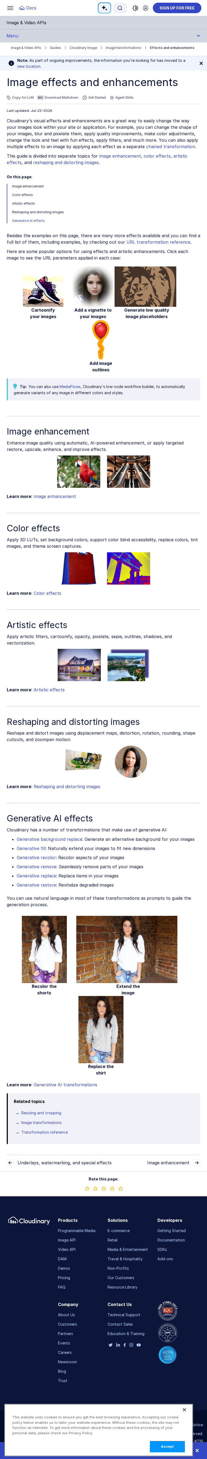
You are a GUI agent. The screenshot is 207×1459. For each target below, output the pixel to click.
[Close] (184, 1410)
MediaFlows (70, 386)
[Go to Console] (146, 8)
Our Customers (121, 1277)
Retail (113, 1240)
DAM (62, 1259)
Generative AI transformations (65, 1084)
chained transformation (170, 146)
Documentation (171, 1240)
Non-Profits (118, 1268)
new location (28, 66)
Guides (55, 48)
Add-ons (165, 1259)
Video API (66, 1249)
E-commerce (119, 1230)
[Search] (120, 8)
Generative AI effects (28, 221)
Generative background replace (49, 839)
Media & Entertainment (128, 1249)
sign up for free (177, 8)
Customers (67, 1324)
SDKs (162, 1249)
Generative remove (36, 866)
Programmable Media (76, 1230)
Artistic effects (23, 203)
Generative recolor (36, 857)
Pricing (64, 1277)
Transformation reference (44, 1132)
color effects (157, 156)
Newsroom (67, 1362)
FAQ (61, 1287)
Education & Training (126, 1333)
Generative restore (36, 885)
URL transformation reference (158, 242)
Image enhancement (28, 186)
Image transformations (123, 48)
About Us (66, 1314)
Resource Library (122, 1287)
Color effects (22, 195)
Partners (65, 1333)
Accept (167, 1446)
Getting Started (171, 1230)
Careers (65, 1352)
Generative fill (31, 848)
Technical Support (124, 1314)
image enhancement (120, 156)
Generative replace (36, 875)
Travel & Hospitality (125, 1259)
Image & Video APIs (26, 48)
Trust (62, 1380)
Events (64, 1343)
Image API (66, 1240)
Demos (64, 1268)
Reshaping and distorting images (38, 212)
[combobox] (120, 8)
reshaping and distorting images (66, 162)
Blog (62, 1371)
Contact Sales (120, 1324)
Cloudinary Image (83, 48)
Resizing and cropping (41, 1113)
